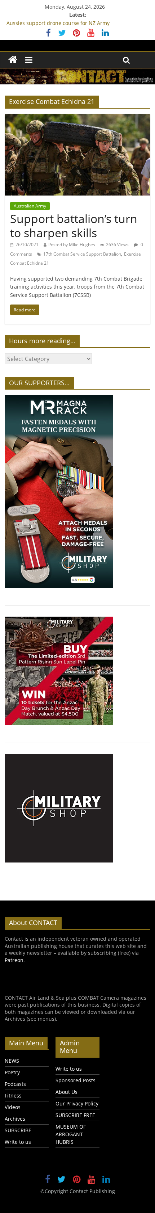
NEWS (12, 1060)
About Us (67, 1091)
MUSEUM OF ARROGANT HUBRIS (71, 1134)
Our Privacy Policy (77, 1103)
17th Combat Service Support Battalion (82, 254)
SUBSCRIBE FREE (75, 1115)
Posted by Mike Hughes (71, 245)
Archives (15, 1118)
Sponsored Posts (76, 1080)
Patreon (14, 960)
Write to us (18, 1141)
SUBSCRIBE (18, 1130)
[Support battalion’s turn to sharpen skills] (77, 118)
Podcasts (15, 1083)
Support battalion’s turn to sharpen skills (73, 225)
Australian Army (30, 206)
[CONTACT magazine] (13, 60)
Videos (13, 1107)
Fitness (13, 1095)
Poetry (12, 1072)
